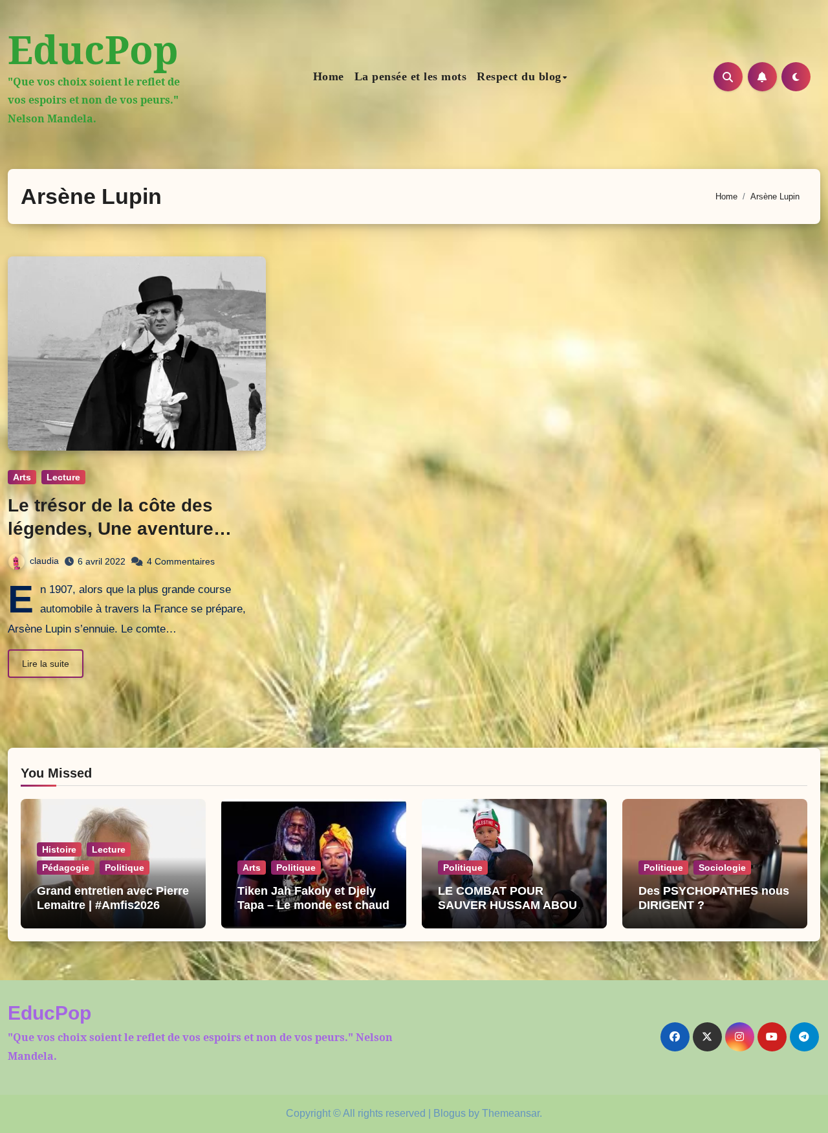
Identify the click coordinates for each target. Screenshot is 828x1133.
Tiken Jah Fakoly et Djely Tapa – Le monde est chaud (313, 898)
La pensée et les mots (410, 76)
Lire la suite (45, 663)
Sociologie (722, 867)
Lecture (63, 477)
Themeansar (510, 1113)
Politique (124, 867)
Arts (22, 477)
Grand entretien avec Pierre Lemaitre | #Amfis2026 (113, 898)
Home (328, 76)
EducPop (93, 49)
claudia (44, 560)
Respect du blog (519, 76)
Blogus (449, 1113)
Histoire (59, 849)
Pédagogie (65, 867)
